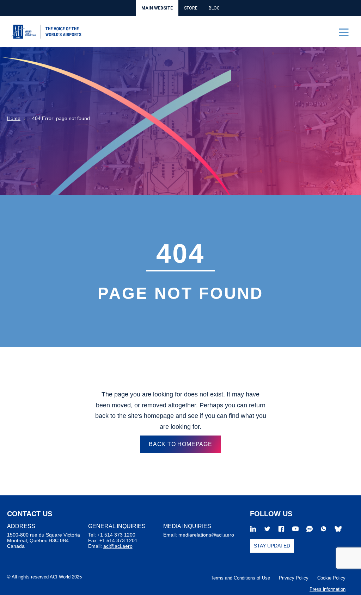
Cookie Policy (331, 578)
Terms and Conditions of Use (240, 578)
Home (13, 118)
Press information (327, 589)
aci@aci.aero (118, 546)
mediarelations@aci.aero (206, 535)
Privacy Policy (293, 578)
